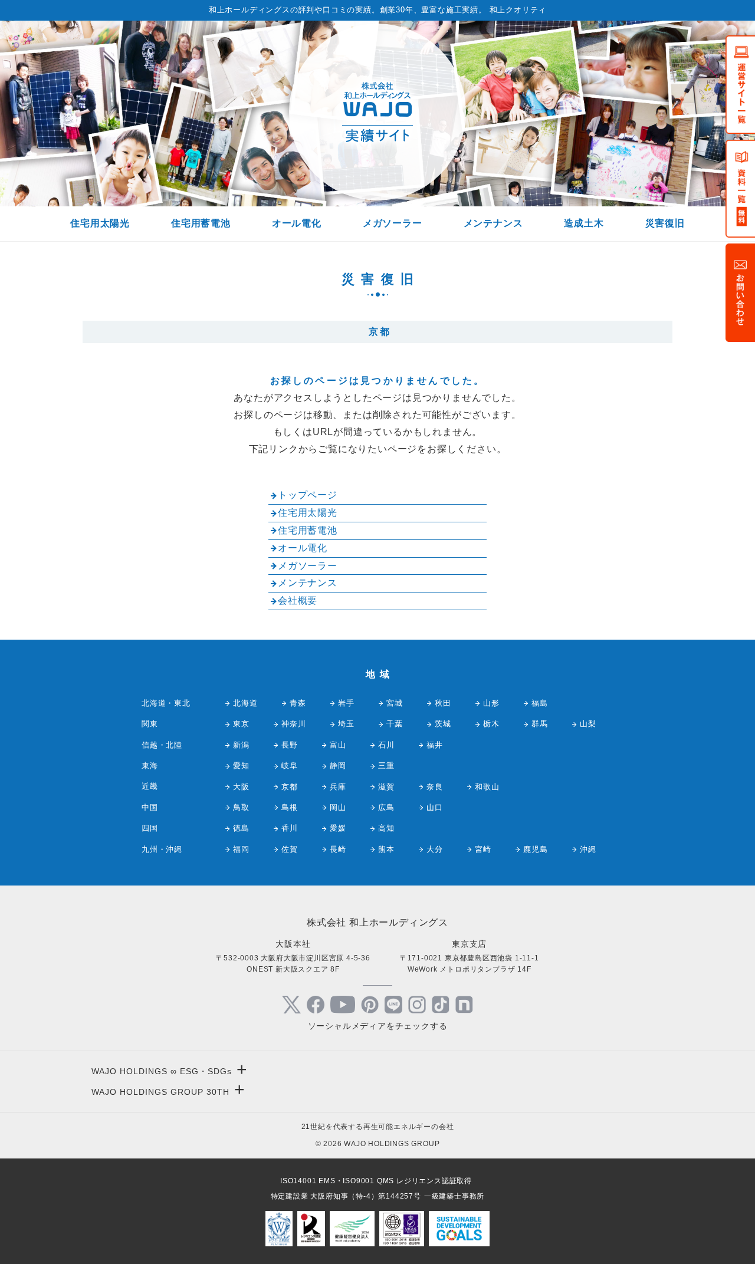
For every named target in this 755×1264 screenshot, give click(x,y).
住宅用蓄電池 (201, 223)
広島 (386, 807)
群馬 (539, 723)
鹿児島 (535, 849)
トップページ (307, 495)
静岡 (338, 765)
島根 (289, 807)
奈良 (434, 786)
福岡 (241, 849)
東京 (241, 723)
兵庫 (338, 786)
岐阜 (289, 765)
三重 (386, 765)
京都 (289, 786)
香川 (289, 828)
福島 (539, 703)
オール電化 (296, 223)
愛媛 (338, 828)
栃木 (491, 723)
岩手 (346, 703)
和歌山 (487, 786)
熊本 (386, 849)
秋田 (443, 703)
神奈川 (293, 723)
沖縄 (588, 849)
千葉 (394, 723)
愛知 (241, 765)
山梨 (588, 723)
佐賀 (289, 849)
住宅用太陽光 (100, 223)
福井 (434, 744)
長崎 (338, 849)
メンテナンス (493, 223)
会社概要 (297, 600)
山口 (434, 807)
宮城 (394, 703)
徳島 (241, 828)
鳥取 (241, 807)
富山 (338, 744)
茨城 (443, 723)
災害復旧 (665, 223)
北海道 (245, 703)
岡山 (338, 807)
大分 (434, 849)
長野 (289, 744)
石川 (386, 744)
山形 (491, 703)
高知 (386, 828)
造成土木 (583, 223)
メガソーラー (392, 223)
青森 (298, 703)
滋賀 (386, 786)
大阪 (241, 786)
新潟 (241, 744)
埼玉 (346, 723)
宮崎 (483, 849)
